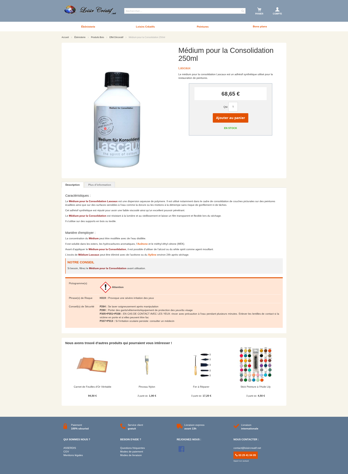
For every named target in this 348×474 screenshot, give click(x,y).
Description (72, 184)
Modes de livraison (131, 455)
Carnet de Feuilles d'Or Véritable (92, 386)
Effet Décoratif (116, 37)
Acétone (142, 243)
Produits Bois (98, 37)
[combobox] (185, 11)
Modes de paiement (131, 451)
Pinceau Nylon (147, 386)
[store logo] (90, 10)
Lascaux (184, 68)
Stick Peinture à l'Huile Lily (256, 386)
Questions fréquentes (132, 447)
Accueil (65, 37)
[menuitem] (88, 26)
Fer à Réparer (201, 386)
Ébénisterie (80, 37)
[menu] (174, 26)
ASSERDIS (69, 447)
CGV (66, 451)
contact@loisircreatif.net (247, 447)
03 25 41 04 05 (247, 455)
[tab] (73, 185)
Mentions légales (73, 455)
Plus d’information (99, 184)
